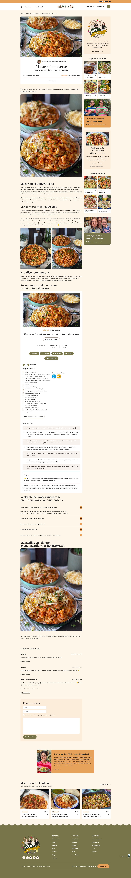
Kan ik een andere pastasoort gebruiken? (32, 524)
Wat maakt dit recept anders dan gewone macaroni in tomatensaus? (40, 535)
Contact (94, 852)
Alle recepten (105, 784)
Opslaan (46, 353)
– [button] (23, 364)
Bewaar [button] (70, 353)
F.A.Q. (93, 848)
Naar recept (50, 81)
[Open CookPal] (128, 856)
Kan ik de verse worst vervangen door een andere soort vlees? (38, 507)
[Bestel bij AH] (54, 376)
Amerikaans (75, 855)
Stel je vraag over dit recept (34, 416)
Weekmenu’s (39, 7)
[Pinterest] (110, 1)
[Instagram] (100, 1)
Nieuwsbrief (100, 6)
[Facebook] (102, 1)
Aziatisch (74, 845)
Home (22, 13)
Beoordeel (58, 353)
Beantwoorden (26, 661)
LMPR (48, 866)
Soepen (54, 852)
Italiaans (74, 842)
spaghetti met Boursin (55, 215)
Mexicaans (75, 848)
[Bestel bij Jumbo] (59, 376)
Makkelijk (54, 845)
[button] (62, 75)
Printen (35, 353)
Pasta (53, 848)
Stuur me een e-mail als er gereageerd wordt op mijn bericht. (40, 715)
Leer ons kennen (96, 51)
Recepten (28, 7)
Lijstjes (54, 842)
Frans (73, 852)
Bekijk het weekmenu (96, 166)
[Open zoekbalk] (109, 6)
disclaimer (29, 488)
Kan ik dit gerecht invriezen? (28, 529)
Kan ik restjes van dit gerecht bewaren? (32, 518)
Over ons (89, 6)
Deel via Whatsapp (52, 339)
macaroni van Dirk (62, 192)
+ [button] (28, 364)
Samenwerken (96, 845)
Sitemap (35, 866)
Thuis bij (54, 858)
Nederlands (75, 839)
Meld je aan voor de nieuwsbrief (95, 125)
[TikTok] (107, 1)
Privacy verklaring (26, 866)
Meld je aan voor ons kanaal (94, 242)
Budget (54, 855)
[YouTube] (105, 1)
